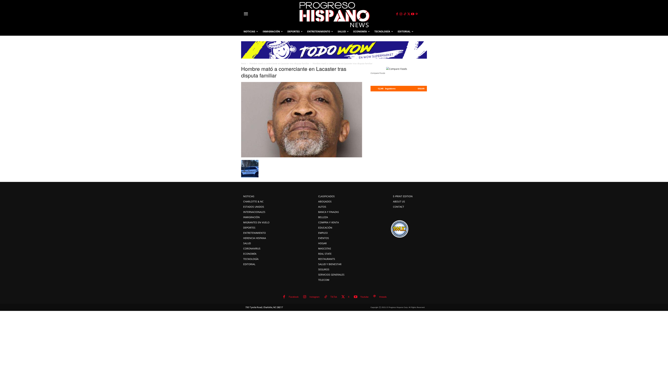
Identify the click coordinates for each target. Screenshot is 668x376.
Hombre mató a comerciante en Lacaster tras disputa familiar (279, 63)
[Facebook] (397, 14)
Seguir (421, 88)
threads (383, 296)
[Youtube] (413, 14)
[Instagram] (401, 14)
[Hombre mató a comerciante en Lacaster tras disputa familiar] (301, 156)
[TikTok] (405, 14)
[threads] (417, 14)
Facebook (294, 296)
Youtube (364, 296)
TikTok (333, 296)
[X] (409, 14)
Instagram (314, 296)
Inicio (243, 63)
